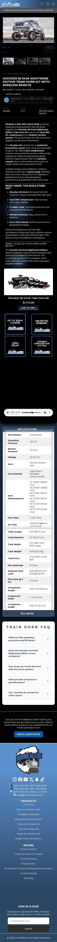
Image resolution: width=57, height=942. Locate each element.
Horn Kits (28, 804)
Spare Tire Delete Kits (28, 833)
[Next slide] (52, 52)
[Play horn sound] (6, 99)
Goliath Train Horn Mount (28, 838)
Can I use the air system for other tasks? (28, 694)
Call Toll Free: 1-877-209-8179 (30, 785)
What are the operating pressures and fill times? (28, 639)
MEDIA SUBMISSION (28, 734)
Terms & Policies (28, 858)
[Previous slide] (46, 52)
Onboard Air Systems (28, 824)
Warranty (28, 878)
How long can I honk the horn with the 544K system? (28, 668)
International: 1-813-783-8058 (30, 788)
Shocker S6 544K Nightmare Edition (29, 250)
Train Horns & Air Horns (28, 809)
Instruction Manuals (28, 829)
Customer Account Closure (28, 854)
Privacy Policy (28, 863)
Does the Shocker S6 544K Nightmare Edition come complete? (28, 653)
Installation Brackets (28, 814)
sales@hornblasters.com (29, 795)
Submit (28, 928)
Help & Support (28, 849)
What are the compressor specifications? (28, 681)
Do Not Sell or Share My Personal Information (29, 868)
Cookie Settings (28, 873)
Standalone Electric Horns (28, 819)
